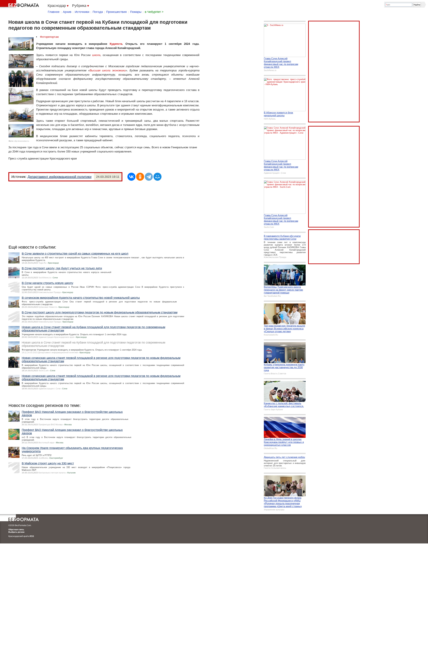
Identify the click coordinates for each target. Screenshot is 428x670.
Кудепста (116, 43)
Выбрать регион (16, 532)
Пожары (135, 12)
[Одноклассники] (140, 177)
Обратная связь (16, 529)
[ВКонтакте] (131, 177)
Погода (98, 12)
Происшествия (116, 12)
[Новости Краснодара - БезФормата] (20, 4)
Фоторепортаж (49, 36)
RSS (32, 536)
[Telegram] (149, 177)
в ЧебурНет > (154, 12)
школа (96, 55)
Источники (82, 12)
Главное (54, 12)
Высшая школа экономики (108, 70)
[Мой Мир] (157, 177)
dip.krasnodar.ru (21, 141)
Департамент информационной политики (59, 177)
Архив (67, 12)
